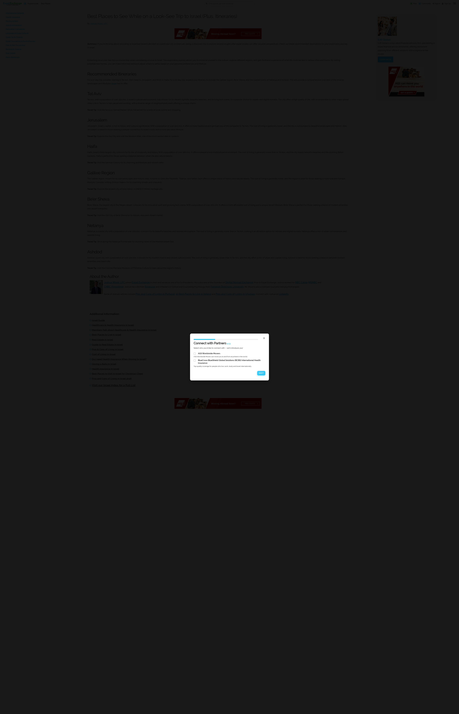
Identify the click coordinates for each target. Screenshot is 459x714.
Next (261, 373)
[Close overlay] (264, 338)
